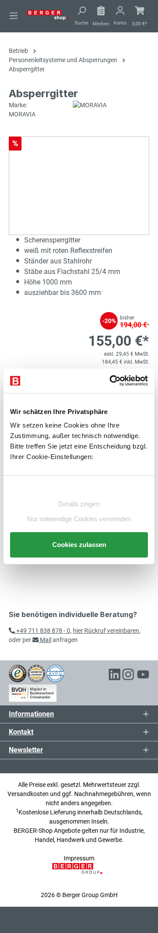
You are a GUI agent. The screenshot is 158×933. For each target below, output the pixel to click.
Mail (45, 639)
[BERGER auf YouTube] (143, 675)
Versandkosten (28, 793)
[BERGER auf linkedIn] (114, 675)
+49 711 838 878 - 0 (42, 630)
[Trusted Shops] (17, 673)
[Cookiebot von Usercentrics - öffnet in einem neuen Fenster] (111, 380)
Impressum (79, 858)
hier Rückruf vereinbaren (106, 630)
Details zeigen (78, 504)
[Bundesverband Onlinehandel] (33, 691)
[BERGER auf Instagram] (128, 675)
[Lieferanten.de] (36, 673)
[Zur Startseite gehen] (47, 14)
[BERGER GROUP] (79, 873)
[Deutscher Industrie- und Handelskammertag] (55, 673)
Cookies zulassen (79, 544)
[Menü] (13, 15)
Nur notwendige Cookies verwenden (79, 519)
